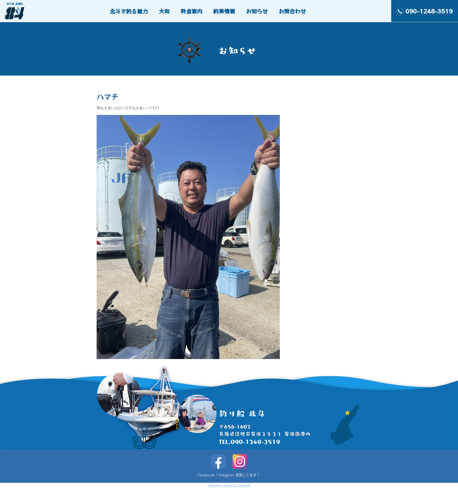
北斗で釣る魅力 (129, 11)
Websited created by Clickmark (229, 485)
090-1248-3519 (429, 11)
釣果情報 (224, 11)
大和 (164, 11)
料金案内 (192, 11)
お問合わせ (292, 11)
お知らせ (257, 11)
